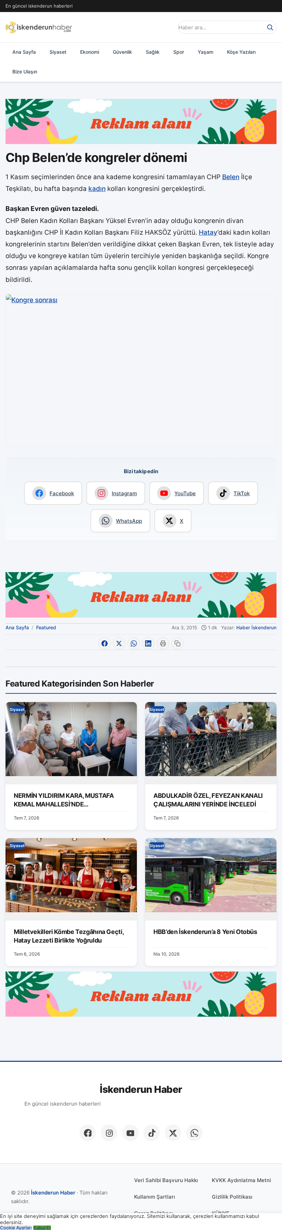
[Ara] (270, 27)
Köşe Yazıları (241, 52)
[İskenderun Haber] (39, 27)
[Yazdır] (163, 643)
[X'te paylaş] (119, 643)
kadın (97, 189)
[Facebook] (87, 1133)
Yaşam (205, 52)
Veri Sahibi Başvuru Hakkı (166, 1180)
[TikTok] (151, 1133)
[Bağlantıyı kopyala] (177, 643)
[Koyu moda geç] (166, 27)
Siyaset (58, 52)
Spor (178, 52)
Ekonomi (89, 52)
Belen (230, 177)
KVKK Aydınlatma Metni (241, 1180)
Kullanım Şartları (154, 1196)
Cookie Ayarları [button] (16, 1228)
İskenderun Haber (141, 1089)
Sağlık (153, 52)
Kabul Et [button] (42, 1228)
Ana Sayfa (24, 52)
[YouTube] (130, 1133)
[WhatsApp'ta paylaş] (134, 643)
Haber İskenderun (256, 627)
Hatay (208, 232)
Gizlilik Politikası (232, 1196)
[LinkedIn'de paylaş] (148, 643)
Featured (46, 627)
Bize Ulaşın (24, 71)
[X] (173, 1133)
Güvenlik (122, 52)
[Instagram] (109, 1133)
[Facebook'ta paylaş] (104, 643)
